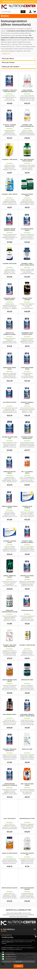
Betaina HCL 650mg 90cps (27, 576)
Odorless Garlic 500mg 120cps (9, 298)
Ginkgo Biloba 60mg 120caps (27, 888)
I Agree (18, 966)
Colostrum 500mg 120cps (27, 229)
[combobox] (13, 11)
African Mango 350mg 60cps (9, 507)
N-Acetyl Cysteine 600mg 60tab (9, 125)
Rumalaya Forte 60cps (27, 194)
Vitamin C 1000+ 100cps (9, 194)
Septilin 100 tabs (27, 679)
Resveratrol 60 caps (27, 818)
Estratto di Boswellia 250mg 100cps (10, 334)
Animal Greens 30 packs (9, 576)
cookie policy (9, 941)
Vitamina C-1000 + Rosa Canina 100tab (27, 264)
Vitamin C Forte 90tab (27, 645)
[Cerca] (23, 11)
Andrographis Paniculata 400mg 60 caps (9, 785)
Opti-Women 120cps (9, 714)
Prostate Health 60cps (10, 472)
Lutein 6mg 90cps (27, 610)
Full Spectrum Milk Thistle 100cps (27, 160)
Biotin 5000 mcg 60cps (9, 888)
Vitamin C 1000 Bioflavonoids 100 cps (27, 126)
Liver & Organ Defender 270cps (27, 90)
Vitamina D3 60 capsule (27, 507)
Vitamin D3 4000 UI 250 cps (9, 437)
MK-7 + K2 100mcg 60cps (27, 472)
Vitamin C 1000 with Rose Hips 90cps (9, 645)
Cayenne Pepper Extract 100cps (9, 229)
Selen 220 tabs (27, 749)
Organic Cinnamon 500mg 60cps (9, 749)
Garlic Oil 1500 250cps (9, 853)
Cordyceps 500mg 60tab (27, 368)
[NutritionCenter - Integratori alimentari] (18, 6)
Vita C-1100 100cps (10, 818)
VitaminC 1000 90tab (9, 263)
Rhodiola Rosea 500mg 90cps (27, 437)
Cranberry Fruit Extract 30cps (27, 333)
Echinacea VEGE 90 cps (27, 853)
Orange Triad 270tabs (27, 298)
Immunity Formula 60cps (27, 403)
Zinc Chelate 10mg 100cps (27, 784)
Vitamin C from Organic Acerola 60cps (27, 542)
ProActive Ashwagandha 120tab (9, 611)
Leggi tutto (6, 53)
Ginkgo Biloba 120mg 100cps (9, 680)
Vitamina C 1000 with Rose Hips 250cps (9, 90)
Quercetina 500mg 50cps (9, 368)
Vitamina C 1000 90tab (9, 159)
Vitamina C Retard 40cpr (9, 541)
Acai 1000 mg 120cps (9, 402)
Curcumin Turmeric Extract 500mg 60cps (27, 715)
